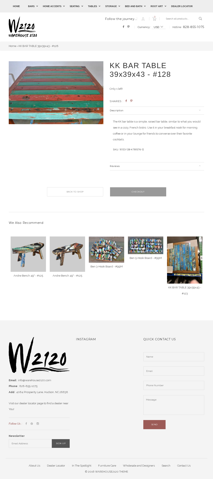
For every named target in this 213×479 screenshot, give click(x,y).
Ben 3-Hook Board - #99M (106, 266)
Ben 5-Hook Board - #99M (146, 258)
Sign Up (61, 443)
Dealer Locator (182, 6)
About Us (34, 465)
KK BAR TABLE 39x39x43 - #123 (184, 290)
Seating (75, 6)
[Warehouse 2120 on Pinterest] (32, 424)
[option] (56, 92)
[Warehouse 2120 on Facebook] (26, 424)
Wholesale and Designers (139, 465)
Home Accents (52, 6)
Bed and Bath (133, 6)
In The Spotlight (81, 465)
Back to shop (75, 191)
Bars (31, 6)
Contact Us (184, 465)
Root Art (157, 6)
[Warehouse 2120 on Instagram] (38, 424)
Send (154, 424)
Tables (92, 6)
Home (16, 6)
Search (166, 465)
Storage (111, 6)
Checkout (138, 191)
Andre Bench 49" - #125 (28, 275)
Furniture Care (107, 465)
